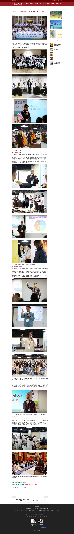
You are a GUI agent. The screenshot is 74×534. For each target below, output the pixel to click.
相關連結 (39, 514)
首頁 (12, 6)
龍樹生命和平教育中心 (33, 510)
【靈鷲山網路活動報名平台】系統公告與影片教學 (56, 24)
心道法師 (36, 508)
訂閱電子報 (54, 0)
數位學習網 (57, 510)
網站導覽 (35, 514)
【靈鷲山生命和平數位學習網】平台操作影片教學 (56, 34)
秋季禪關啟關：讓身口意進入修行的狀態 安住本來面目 (58, 54)
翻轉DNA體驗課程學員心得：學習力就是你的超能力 (21, 500)
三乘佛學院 (17, 510)
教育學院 (48, 3)
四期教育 (36, 3)
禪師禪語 (31, 3)
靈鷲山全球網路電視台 (44, 508)
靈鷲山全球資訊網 (29, 508)
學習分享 (19, 6)
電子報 (61, 3)
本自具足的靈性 (56, 49)
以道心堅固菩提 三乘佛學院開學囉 (39, 500)
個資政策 (48, 514)
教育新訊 (27, 3)
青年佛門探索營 (24, 510)
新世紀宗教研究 (42, 510)
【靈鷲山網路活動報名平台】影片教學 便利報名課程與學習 (56, 15)
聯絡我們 (31, 514)
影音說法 (44, 3)
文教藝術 (53, 3)
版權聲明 (43, 514)
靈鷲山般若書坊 (50, 510)
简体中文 (60, 1)
